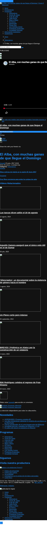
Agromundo (13, 23)
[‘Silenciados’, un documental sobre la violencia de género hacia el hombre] (20, 276)
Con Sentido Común (15, 27)
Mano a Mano (13, 20)
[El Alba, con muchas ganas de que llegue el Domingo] (23, 121)
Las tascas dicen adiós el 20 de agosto (19, 213)
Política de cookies (11, 472)
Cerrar (7, 492)
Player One (13, 25)
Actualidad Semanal (15, 30)
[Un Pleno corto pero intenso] (20, 311)
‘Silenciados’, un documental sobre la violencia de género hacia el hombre (23, 281)
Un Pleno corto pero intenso (13, 315)
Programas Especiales (16, 28)
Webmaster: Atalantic (7, 486)
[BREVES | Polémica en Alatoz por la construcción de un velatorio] (20, 343)
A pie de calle (13, 16)
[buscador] (22, 47)
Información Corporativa (12, 32)
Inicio (6, 8)
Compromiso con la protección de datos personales (21, 476)
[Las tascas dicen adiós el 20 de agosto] (20, 209)
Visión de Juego (14, 15)
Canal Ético (8, 477)
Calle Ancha (13, 18)
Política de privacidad (12, 471)
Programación (9, 10)
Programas (8, 11)
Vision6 (2, 163)
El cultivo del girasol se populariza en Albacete (20, 428)
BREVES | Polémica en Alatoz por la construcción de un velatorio (17, 348)
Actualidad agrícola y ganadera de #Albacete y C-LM (22, 426)
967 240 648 (39, 482)
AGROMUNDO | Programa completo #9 (18, 419)
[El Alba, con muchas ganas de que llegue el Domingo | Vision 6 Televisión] (23, 5)
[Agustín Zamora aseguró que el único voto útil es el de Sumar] (20, 241)
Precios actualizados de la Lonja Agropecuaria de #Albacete (24, 424)
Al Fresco (12, 22)
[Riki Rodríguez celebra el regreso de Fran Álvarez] (20, 378)
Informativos (13, 13)
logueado (11, 402)
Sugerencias (9, 33)
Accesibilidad (9, 474)
